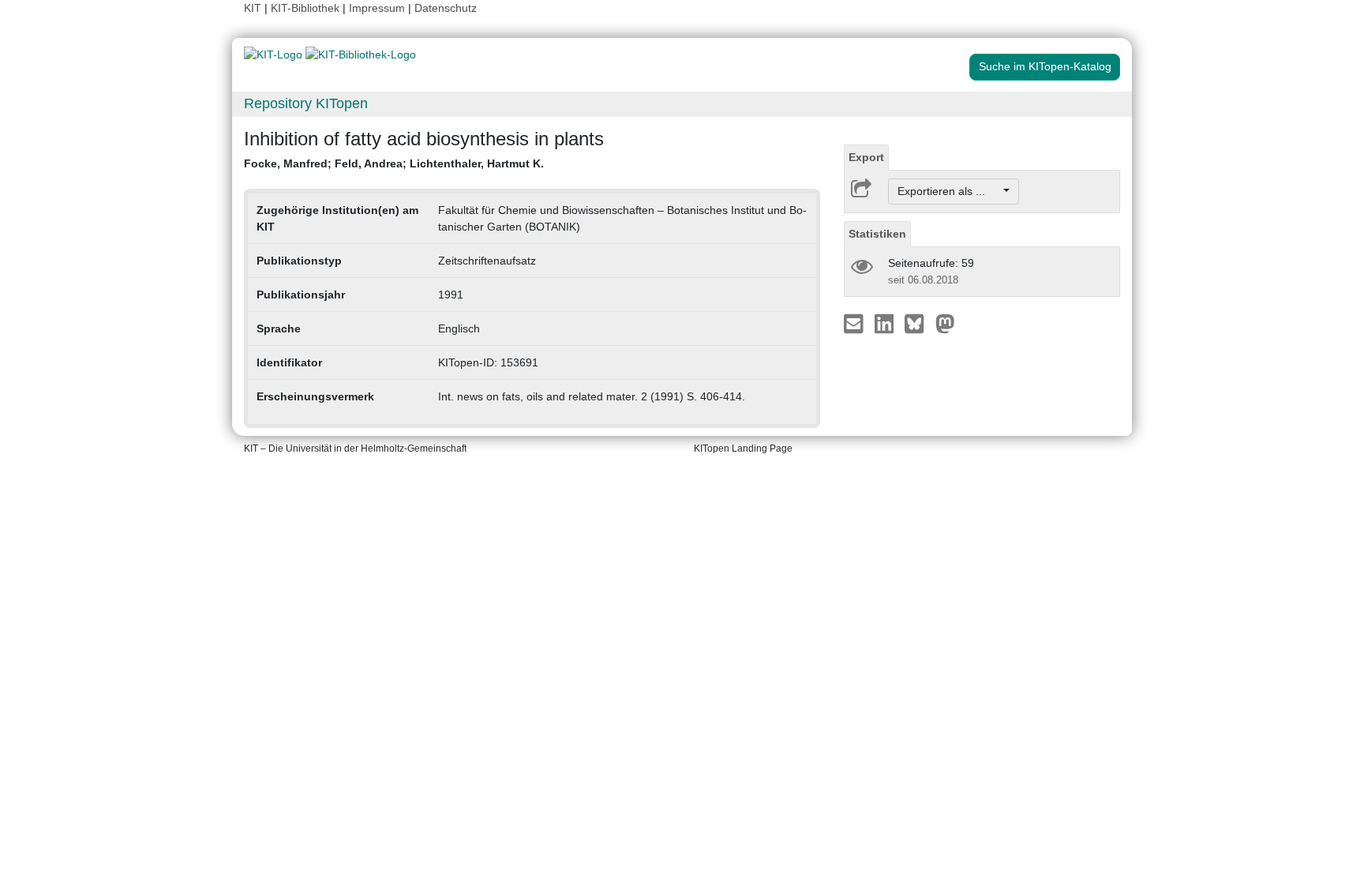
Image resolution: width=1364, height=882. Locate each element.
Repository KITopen (306, 103)
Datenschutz (445, 8)
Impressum (377, 8)
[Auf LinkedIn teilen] (886, 323)
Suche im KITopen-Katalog (1045, 66)
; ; (394, 163)
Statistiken (877, 233)
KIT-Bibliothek (307, 8)
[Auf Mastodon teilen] (945, 323)
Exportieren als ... (949, 191)
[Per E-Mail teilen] (855, 323)
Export (866, 157)
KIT (252, 8)
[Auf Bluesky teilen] (918, 323)
